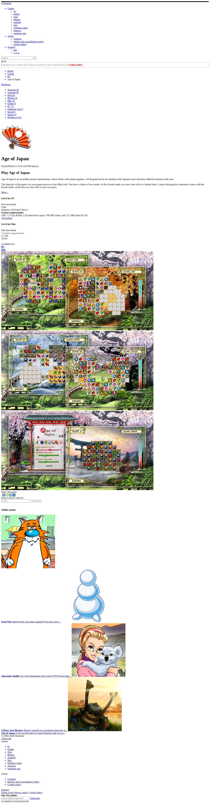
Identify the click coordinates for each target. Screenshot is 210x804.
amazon (17, 30)
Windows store (14, 763)
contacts (17, 39)
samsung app (20, 33)
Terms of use (7, 792)
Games (10, 8)
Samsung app (13, 768)
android (17, 22)
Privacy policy (21, 792)
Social (11, 112)
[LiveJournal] (17, 495)
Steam (11, 114)
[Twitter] (10, 495)
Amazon (13, 89)
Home (10, 71)
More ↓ (4, 192)
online (17, 14)
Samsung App (15, 109)
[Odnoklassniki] (7, 495)
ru (2, 61)
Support (11, 47)
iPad (11, 95)
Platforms (5, 84)
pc (15, 11)
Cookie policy (75, 64)
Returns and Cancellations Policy (23, 782)
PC (8, 76)
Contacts (11, 779)
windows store (21, 28)
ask (15, 50)
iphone (17, 19)
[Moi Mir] (14, 495)
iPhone (12, 98)
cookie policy (20, 44)
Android (13, 92)
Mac (11, 101)
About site (6, 738)
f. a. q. (17, 52)
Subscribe (36, 501)
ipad (16, 16)
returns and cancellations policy (29, 41)
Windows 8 (14, 117)
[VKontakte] (3, 495)
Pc (8, 746)
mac (16, 25)
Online (11, 103)
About (10, 36)
